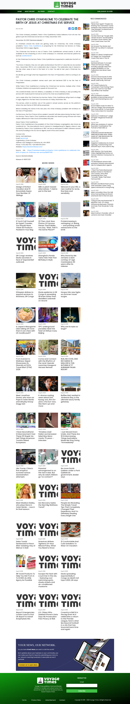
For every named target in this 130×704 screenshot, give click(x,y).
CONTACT (51, 11)
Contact (62, 700)
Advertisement (50, 700)
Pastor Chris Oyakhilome (32, 46)
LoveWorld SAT (26, 56)
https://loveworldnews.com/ (32, 147)
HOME (20, 11)
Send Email (24, 138)
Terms (24, 700)
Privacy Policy (36, 700)
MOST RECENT (30, 11)
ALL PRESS (41, 11)
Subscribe (81, 691)
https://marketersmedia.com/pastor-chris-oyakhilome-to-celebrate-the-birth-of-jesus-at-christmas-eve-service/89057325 (48, 151)
